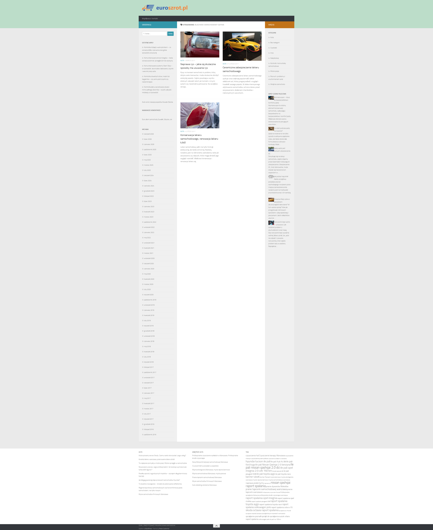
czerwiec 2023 (149, 207)
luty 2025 (147, 170)
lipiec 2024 (148, 181)
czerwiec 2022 (149, 232)
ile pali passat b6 (277, 471)
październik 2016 (150, 435)
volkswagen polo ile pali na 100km (270, 519)
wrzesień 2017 (149, 378)
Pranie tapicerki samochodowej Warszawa (207, 477)
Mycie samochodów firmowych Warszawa (153, 494)
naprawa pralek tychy (255, 483)
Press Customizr (164, 528)
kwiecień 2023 (149, 212)
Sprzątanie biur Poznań (285, 510)
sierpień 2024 (149, 175)
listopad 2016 (149, 429)
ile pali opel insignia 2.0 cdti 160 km (269, 469)
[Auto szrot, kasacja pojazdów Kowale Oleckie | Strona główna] (165, 8)
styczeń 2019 (148, 326)
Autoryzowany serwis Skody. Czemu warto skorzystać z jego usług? (162, 456)
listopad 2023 (149, 196)
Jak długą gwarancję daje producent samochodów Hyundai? (159, 480)
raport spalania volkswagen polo (267, 506)
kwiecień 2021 (149, 248)
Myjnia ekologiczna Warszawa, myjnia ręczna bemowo (211, 470)
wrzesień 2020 (149, 258)
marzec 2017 (148, 409)
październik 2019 (150, 300)
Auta (182, 61)
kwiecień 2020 (149, 279)
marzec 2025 (148, 165)
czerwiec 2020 (149, 269)
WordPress (148, 528)
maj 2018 (147, 346)
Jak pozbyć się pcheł (281, 176)
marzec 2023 (148, 217)
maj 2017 (147, 398)
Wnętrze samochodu (277, 84)
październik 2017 (150, 372)
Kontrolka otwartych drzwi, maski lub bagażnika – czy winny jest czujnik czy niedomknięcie (156, 79)
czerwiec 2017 (149, 393)
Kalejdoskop (274, 58)
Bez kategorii (275, 43)
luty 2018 (147, 357)
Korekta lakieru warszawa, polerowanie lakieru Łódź (157, 459)
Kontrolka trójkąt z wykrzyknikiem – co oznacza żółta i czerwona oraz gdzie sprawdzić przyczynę (156, 50)
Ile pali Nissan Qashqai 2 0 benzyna (272, 464)
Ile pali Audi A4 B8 (278, 461)
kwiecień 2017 (149, 403)
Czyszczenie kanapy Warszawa (272, 455)
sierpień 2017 (149, 383)
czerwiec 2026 (149, 144)
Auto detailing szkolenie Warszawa (204, 485)
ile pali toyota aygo (266, 473)
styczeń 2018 (148, 362)
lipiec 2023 (148, 201)
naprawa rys (267, 483)
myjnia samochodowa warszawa (279, 480)
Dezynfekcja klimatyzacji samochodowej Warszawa (210, 462)
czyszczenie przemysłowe (259, 458)
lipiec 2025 (148, 155)
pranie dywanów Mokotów (277, 486)
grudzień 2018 (149, 331)
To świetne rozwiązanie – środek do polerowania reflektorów (160, 484)
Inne (272, 53)
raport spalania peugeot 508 (261, 501)
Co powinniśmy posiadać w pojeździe (205, 466)
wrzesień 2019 (149, 305)
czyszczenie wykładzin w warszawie (277, 458)
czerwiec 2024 (149, 186)
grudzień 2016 (149, 424)
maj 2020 (147, 274)
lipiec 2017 (148, 388)
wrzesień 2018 (149, 336)
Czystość (273, 48)
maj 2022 (147, 238)
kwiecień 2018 (149, 352)
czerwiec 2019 (149, 310)
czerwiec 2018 (149, 341)
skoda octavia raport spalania (262, 510)
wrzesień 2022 (149, 227)
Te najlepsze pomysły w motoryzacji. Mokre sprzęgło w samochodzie (163, 463)
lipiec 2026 (148, 139)
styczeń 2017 (148, 419)
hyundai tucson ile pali (258, 461)
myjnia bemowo (275, 477)
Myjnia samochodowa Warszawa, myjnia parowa (209, 474)
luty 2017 (147, 414)
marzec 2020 (148, 284)
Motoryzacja (274, 71)
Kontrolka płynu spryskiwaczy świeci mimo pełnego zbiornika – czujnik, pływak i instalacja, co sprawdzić (157, 90)
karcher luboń (252, 476)
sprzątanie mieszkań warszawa (254, 513)
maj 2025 (147, 160)
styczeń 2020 (148, 295)
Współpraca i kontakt (150, 18)
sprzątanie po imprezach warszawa (273, 513)
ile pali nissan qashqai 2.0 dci (270, 465)
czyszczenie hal (252, 455)
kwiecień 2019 (149, 315)
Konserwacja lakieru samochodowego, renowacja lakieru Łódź (199, 139)
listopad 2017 (149, 367)
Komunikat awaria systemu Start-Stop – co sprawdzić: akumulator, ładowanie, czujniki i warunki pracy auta (157, 68)
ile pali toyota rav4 (283, 474)
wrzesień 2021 (149, 243)
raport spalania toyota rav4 (270, 504)
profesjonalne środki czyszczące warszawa (273, 495)
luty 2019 (147, 321)
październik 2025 (150, 149)
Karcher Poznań (265, 477)
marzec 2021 (148, 253)
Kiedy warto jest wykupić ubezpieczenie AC (279, 151)
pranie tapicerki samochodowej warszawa (266, 489)
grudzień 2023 (149, 191)
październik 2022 (150, 222)
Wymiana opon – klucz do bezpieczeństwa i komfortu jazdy (279, 100)
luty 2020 (147, 289)
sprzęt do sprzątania (270, 516)
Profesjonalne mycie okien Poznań (271, 492)
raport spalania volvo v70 (282, 507)
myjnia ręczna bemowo (260, 480)
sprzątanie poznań (253, 516)
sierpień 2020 (149, 264)
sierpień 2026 (149, 134)
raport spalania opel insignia (261, 498)
